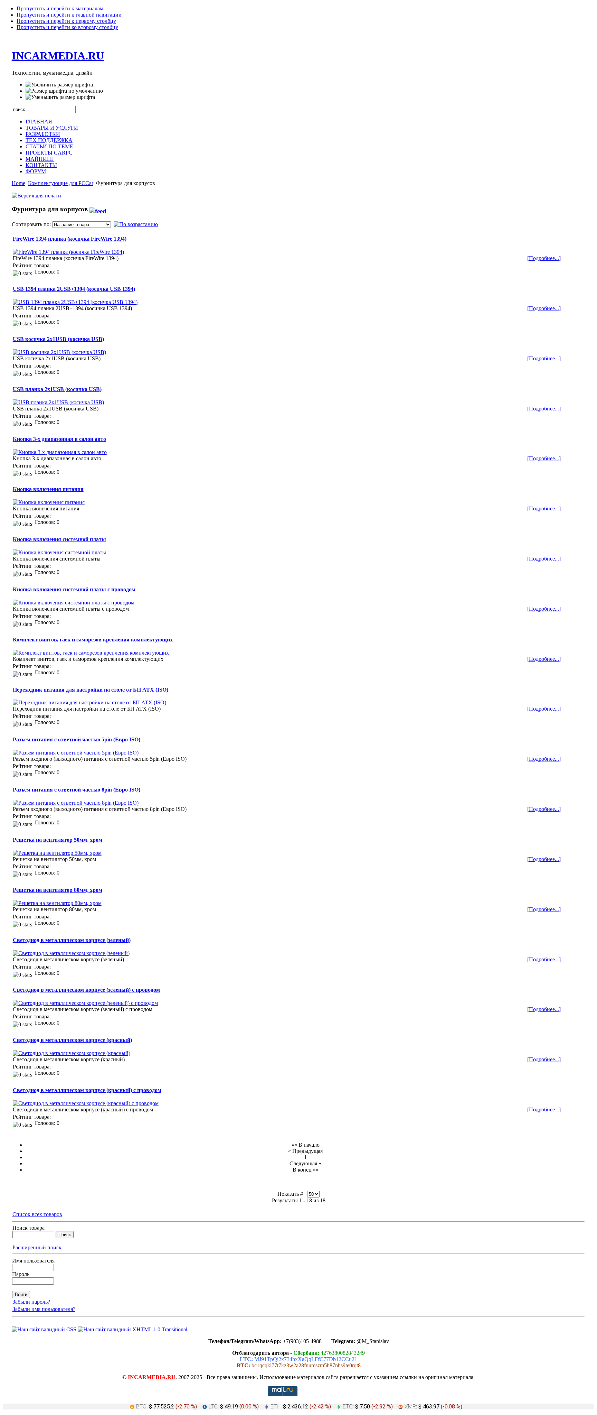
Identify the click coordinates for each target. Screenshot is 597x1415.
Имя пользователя (33, 1261)
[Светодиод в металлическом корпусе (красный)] (71, 1053)
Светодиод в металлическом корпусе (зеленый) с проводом (86, 990)
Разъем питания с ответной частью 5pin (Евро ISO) (76, 739)
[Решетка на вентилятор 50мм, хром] (57, 853)
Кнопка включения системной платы (59, 539)
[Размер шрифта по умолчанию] (64, 91)
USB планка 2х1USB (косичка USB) (57, 389)
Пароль (20, 1274)
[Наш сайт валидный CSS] (45, 1329)
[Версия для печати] (36, 194)
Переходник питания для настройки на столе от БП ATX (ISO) (90, 690)
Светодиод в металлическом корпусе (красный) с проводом (87, 1090)
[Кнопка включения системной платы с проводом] (73, 602)
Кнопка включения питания (48, 489)
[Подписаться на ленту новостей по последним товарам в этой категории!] (97, 209)
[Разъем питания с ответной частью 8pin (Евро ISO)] (76, 803)
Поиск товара (28, 1228)
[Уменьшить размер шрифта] (60, 97)
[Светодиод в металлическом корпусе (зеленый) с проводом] (85, 1003)
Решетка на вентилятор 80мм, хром (57, 890)
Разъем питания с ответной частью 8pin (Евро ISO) (76, 790)
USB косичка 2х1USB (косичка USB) (58, 339)
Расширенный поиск (36, 1247)
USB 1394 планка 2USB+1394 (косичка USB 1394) (74, 289)
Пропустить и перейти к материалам (60, 8)
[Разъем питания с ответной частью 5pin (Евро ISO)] (76, 753)
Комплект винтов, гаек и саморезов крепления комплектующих (93, 639)
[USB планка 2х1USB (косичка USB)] (58, 402)
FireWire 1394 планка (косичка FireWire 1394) (69, 239)
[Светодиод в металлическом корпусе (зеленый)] (71, 953)
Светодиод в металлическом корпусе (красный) (72, 1040)
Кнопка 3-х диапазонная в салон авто (59, 439)
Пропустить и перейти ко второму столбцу (67, 27)
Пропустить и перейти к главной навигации (69, 15)
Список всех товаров (37, 1214)
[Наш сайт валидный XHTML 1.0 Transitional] (132, 1329)
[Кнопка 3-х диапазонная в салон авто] (60, 452)
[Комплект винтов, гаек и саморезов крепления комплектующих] (91, 653)
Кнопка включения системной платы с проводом (74, 589)
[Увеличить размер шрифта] (59, 85)
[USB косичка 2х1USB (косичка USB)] (59, 352)
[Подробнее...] (544, 258)
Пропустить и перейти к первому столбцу (66, 21)
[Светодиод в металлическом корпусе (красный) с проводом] (86, 1103)
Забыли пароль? (31, 1302)
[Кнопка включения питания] (49, 502)
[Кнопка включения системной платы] (59, 552)
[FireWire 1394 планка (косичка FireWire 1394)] (68, 252)
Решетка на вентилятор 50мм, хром (57, 840)
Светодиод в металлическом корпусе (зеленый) (72, 940)
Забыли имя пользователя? (43, 1309)
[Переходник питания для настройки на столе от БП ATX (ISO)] (89, 702)
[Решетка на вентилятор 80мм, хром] (57, 903)
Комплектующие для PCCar (60, 183)
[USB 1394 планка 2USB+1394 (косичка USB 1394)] (75, 302)
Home (18, 183)
